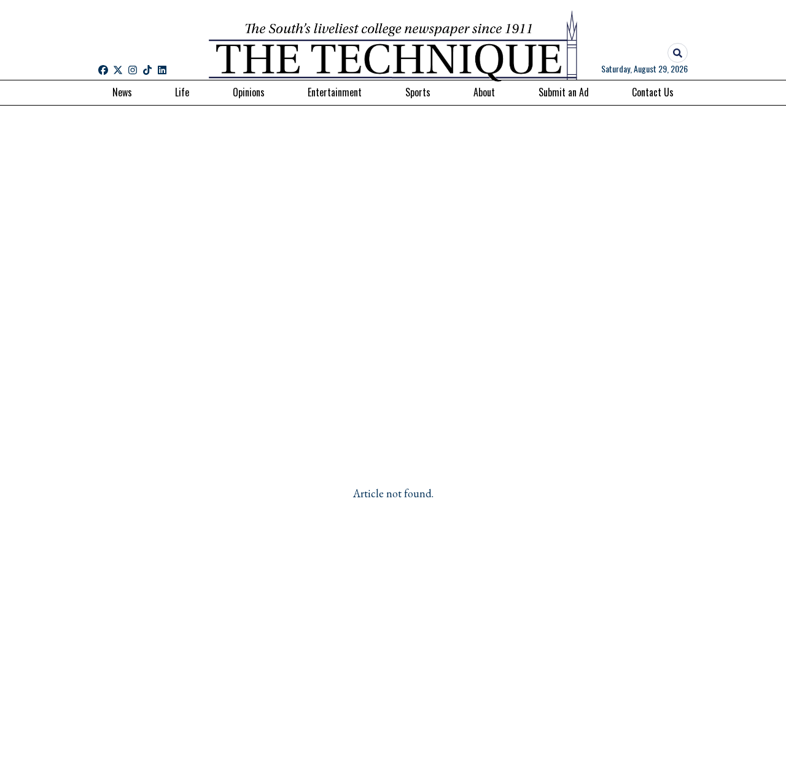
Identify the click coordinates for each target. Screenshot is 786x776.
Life (182, 92)
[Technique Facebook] (103, 70)
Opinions (249, 92)
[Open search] (677, 53)
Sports (417, 92)
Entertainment (335, 92)
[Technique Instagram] (133, 70)
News (122, 92)
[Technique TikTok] (147, 70)
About (484, 92)
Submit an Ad (564, 92)
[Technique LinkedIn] (162, 70)
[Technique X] (118, 70)
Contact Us (653, 92)
